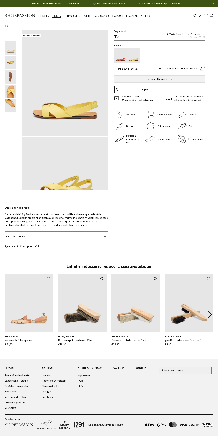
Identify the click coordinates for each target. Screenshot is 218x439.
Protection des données (17, 375)
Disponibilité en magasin (159, 78)
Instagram (47, 391)
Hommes (44, 16)
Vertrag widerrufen (15, 396)
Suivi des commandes (16, 385)
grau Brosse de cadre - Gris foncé (183, 340)
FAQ (80, 385)
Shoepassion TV (50, 385)
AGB (80, 380)
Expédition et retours (16, 380)
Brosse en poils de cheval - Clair (75, 340)
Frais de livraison (198, 34)
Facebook (47, 396)
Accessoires (101, 16)
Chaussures (73, 16)
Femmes (56, 16)
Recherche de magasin (54, 380)
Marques (117, 16)
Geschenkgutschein (15, 402)
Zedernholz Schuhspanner (19, 340)
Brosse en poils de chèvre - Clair (128, 340)
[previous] (8, 314)
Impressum (84, 375)
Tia (6, 25)
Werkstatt (10, 407)
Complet (144, 89)
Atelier (145, 16)
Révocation (11, 391)
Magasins (132, 16)
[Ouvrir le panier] (211, 15)
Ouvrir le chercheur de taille (182, 68)
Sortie (87, 16)
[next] (210, 314)
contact (46, 375)
